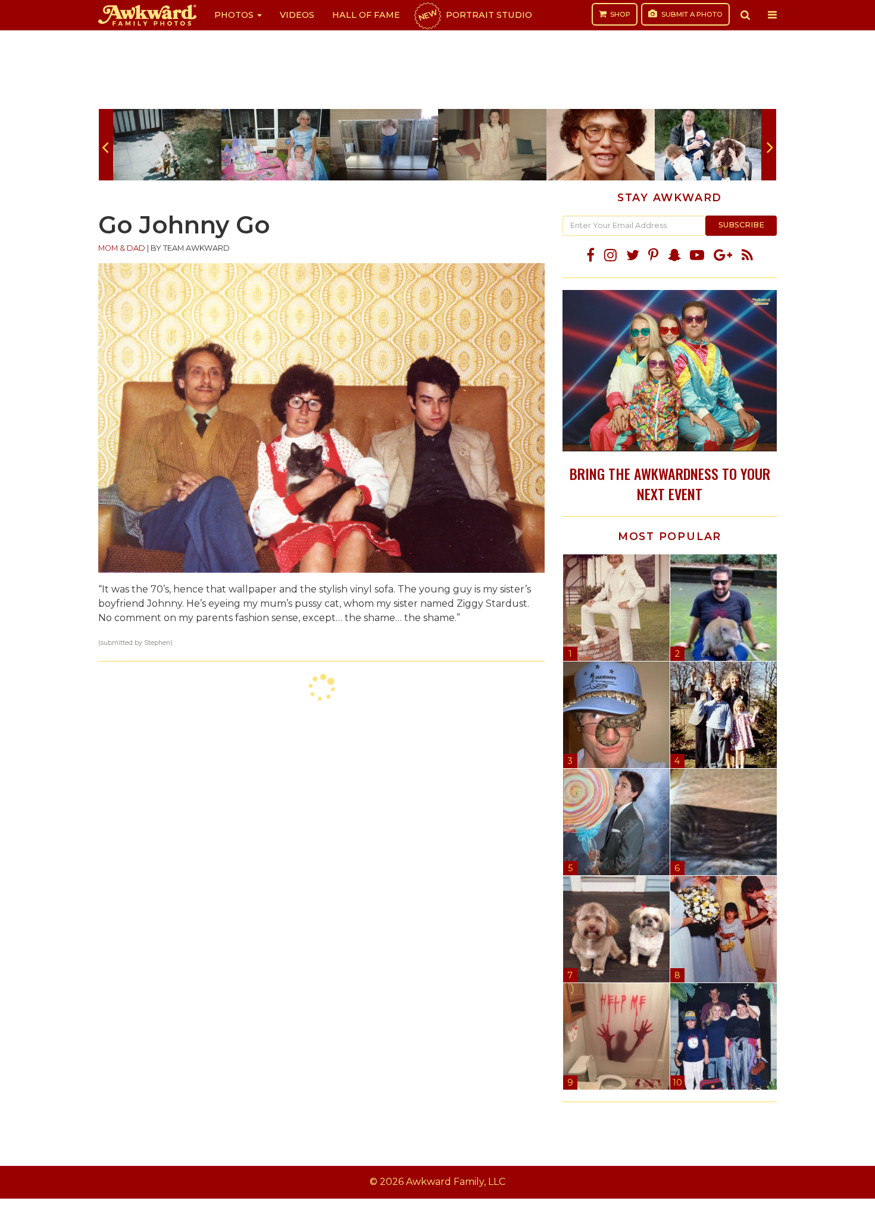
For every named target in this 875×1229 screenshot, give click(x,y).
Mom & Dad (121, 248)
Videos (297, 15)
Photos (235, 15)
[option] (167, 144)
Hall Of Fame (366, 15)
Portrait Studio (474, 15)
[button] (745, 15)
